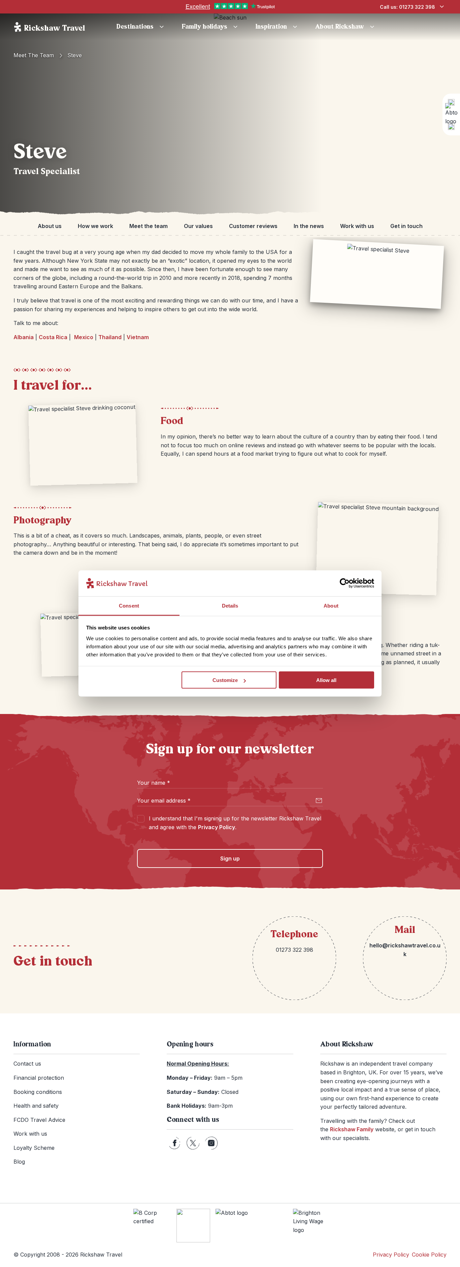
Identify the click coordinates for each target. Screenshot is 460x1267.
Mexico (83, 337)
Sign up (230, 858)
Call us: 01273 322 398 (407, 7)
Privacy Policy (216, 827)
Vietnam (138, 337)
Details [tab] (230, 605)
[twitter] (193, 1143)
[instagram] (211, 1143)
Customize (225, 680)
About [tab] (331, 605)
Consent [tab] (129, 605)
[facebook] (175, 1143)
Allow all (326, 680)
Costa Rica (53, 337)
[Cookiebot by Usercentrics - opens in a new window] (344, 583)
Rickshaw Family (351, 1129)
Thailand (110, 337)
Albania (23, 337)
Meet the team (33, 55)
